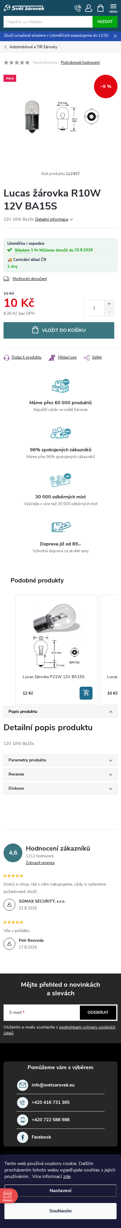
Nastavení (60, 1190)
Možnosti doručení (30, 279)
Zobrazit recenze (40, 863)
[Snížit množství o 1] (109, 312)
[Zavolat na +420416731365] (78, 8)
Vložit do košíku (64, 330)
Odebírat (98, 1012)
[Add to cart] (86, 693)
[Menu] (113, 8)
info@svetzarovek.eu (53, 1085)
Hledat (105, 21)
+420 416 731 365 (51, 1102)
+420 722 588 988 (51, 1120)
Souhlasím (60, 1211)
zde (66, 1176)
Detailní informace (51, 219)
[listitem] (56, 650)
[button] (9, 649)
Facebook (41, 1137)
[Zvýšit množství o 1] (109, 304)
